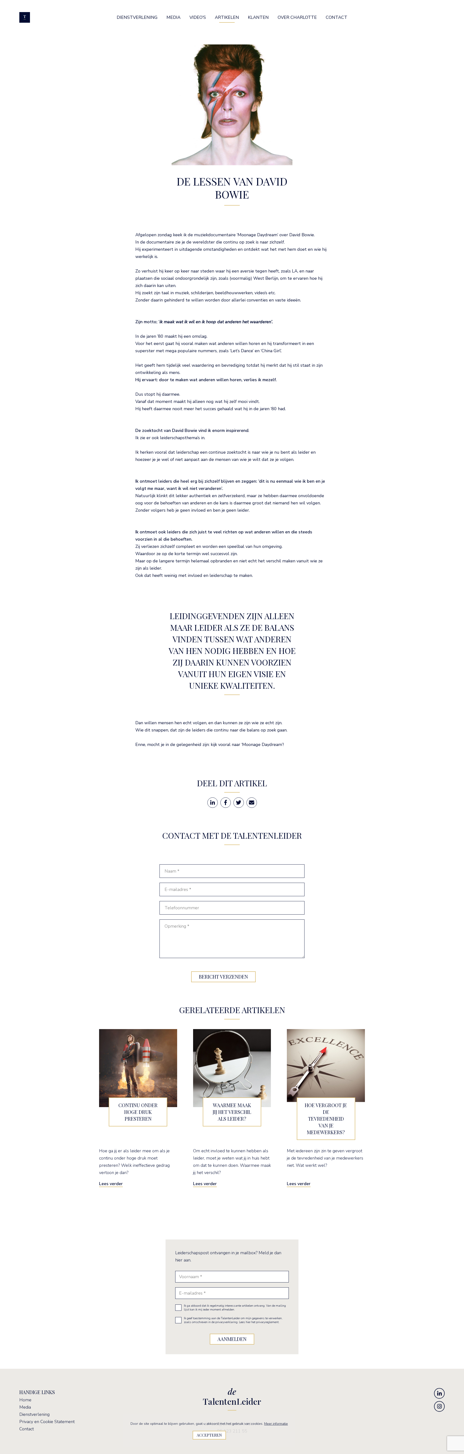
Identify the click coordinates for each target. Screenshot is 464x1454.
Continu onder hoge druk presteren (138, 1112)
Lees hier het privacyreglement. (259, 1322)
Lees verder (111, 1184)
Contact (26, 1429)
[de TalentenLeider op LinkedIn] (439, 1393)
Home (25, 1400)
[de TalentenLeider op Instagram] (439, 1406)
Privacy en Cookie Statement (47, 1422)
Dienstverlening (34, 1414)
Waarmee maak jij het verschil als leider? (232, 1112)
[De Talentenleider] (24, 17)
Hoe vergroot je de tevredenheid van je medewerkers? (326, 1118)
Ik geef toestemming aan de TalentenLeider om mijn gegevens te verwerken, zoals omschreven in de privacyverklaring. (233, 1320)
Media (25, 1407)
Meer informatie (276, 1423)
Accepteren (209, 1435)
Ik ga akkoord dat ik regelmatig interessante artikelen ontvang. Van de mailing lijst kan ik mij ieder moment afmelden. (235, 1307)
